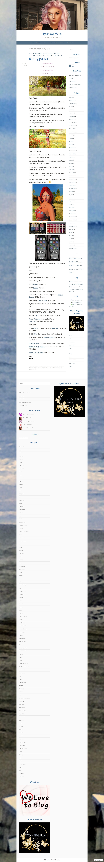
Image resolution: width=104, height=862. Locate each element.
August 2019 (71, 157)
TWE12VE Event (22, 764)
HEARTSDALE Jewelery (36, 352)
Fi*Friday (21, 559)
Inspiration (21, 597)
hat (20, 588)
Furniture (21, 563)
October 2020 (72, 128)
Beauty (62, 42)
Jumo (70, 284)
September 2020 (72, 132)
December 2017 (72, 216)
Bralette (21, 490)
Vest (20, 770)
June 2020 (71, 135)
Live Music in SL (70, 42)
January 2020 (71, 147)
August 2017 (71, 229)
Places (55, 42)
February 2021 (72, 116)
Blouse (20, 475)
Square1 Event (22, 713)
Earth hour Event (22, 541)
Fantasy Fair (21, 553)
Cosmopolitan (22, 509)
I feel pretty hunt (22, 591)
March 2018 (71, 207)
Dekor (20, 519)
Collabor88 (21, 506)
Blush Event (21, 481)
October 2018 (72, 185)
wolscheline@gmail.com (74, 57)
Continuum (80, 281)
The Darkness (22, 735)
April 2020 (71, 141)
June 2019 (71, 163)
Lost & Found (34, 56)
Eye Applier (21, 547)
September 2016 (72, 248)
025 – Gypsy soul (39, 59)
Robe (20, 676)
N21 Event (21, 654)
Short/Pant (76, 269)
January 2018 (71, 213)
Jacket (20, 600)
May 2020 (71, 138)
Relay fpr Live (22, 673)
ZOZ (73, 291)
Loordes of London (23, 629)
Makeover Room (22, 638)
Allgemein (33, 53)
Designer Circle (22, 522)
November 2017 (72, 219)
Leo (23, 414)
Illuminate (21, 594)
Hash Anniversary (22, 585)
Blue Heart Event (22, 478)
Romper (21, 679)
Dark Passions (43, 300)
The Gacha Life (22, 745)
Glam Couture (55, 328)
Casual (39, 53)
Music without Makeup (23, 651)
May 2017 (71, 238)
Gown (20, 572)
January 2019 (71, 176)
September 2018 (72, 188)
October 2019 (72, 153)
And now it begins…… (30, 414)
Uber (20, 767)
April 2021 (71, 110)
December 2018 (72, 179)
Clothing (73, 261)
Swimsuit (21, 729)
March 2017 (71, 245)
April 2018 (71, 204)
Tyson (24, 424)
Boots (20, 487)
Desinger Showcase (23, 525)
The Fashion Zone (22, 742)
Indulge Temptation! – (35, 319)
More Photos (71, 306)
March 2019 (71, 169)
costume (21, 512)
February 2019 (72, 172)
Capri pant (21, 493)
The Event (21, 739)
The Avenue (21, 732)
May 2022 (71, 97)
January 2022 (71, 100)
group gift (21, 575)
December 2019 (72, 150)
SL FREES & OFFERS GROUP (24, 698)
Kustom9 (21, 607)
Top (20, 757)
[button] (37, 228)
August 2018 (71, 191)
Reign (35, 334)
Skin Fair (21, 691)
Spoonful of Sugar (22, 710)
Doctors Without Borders (24, 531)
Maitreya (46, 367)
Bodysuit (21, 484)
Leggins (20, 610)
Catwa (36, 366)
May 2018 (71, 201)
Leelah (25, 65)
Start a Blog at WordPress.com (52, 859)
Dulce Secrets (51, 366)
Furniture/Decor (47, 42)
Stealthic (35, 288)
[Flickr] (73, 66)
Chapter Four (21, 500)
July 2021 (71, 106)
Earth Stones (56, 366)
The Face (79, 289)
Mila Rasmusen (75, 287)
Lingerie (20, 619)
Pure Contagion (22, 669)
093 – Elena (29, 417)
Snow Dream (21, 701)
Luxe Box (21, 635)
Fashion (38, 42)
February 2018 (72, 210)
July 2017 (71, 232)
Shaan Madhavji (26, 421)
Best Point (21, 468)
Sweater (21, 726)
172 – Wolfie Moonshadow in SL (75, 75)
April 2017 (71, 242)
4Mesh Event (21, 446)
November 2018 (72, 182)
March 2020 (71, 144)
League (35, 284)
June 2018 (71, 198)
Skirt (49, 56)
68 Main (20, 449)
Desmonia (36, 328)
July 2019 (71, 160)
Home (32, 42)
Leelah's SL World (52, 34)
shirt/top (42, 56)
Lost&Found (32, 321)
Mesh (80, 266)
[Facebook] (70, 66)
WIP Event (21, 776)
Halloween (21, 581)
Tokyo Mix (21, 754)
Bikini (20, 471)
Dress (78, 262)
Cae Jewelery (75, 281)
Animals (20, 459)
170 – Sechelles (72, 81)
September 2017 (72, 226)
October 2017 (72, 223)
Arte (37, 315)
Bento (33, 366)
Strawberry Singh (58, 367)
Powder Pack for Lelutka (24, 666)
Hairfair (20, 578)
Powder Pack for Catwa (23, 663)
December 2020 (72, 122)
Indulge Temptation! (48, 337)
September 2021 (72, 103)
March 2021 (71, 113)
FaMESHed (21, 550)
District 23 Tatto (22, 528)
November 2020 (72, 125)
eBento (82, 262)
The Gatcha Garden (23, 748)
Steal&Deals (21, 717)
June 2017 (71, 235)
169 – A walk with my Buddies (74, 84)
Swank (20, 723)
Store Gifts (21, 720)
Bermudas (21, 465)
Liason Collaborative (23, 616)
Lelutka (74, 284)
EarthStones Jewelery (34, 343)
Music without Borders (23, 647)
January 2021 (71, 119)
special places (22, 707)
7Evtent (20, 453)
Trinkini (20, 761)
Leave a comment (32, 369)
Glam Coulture (54, 53)
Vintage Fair (21, 773)
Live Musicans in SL (22, 625)
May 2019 (71, 166)
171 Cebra (71, 78)
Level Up (21, 613)
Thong (20, 751)
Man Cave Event (22, 641)
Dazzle (20, 515)
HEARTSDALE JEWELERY (36, 347)
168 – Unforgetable (73, 87)
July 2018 (71, 194)
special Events (56, 56)
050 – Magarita (29, 424)
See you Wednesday (23, 682)
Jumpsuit (21, 603)
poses (20, 660)
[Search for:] (76, 49)
